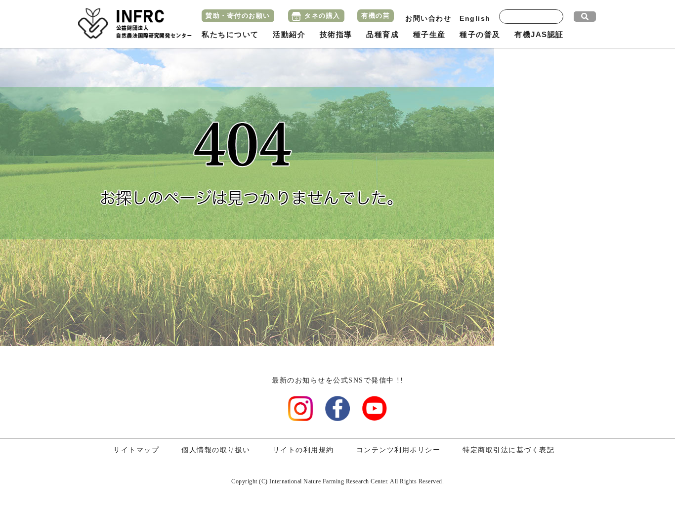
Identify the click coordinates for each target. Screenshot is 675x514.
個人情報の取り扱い (216, 450)
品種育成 (382, 34)
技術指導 (336, 34)
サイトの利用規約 (303, 450)
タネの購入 (322, 15)
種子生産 (429, 34)
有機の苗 (375, 15)
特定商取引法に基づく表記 (508, 450)
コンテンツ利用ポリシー (398, 450)
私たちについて (230, 34)
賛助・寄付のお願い (238, 15)
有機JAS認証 (539, 34)
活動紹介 (289, 34)
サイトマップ (136, 450)
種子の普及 (480, 34)
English (475, 18)
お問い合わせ (428, 18)
